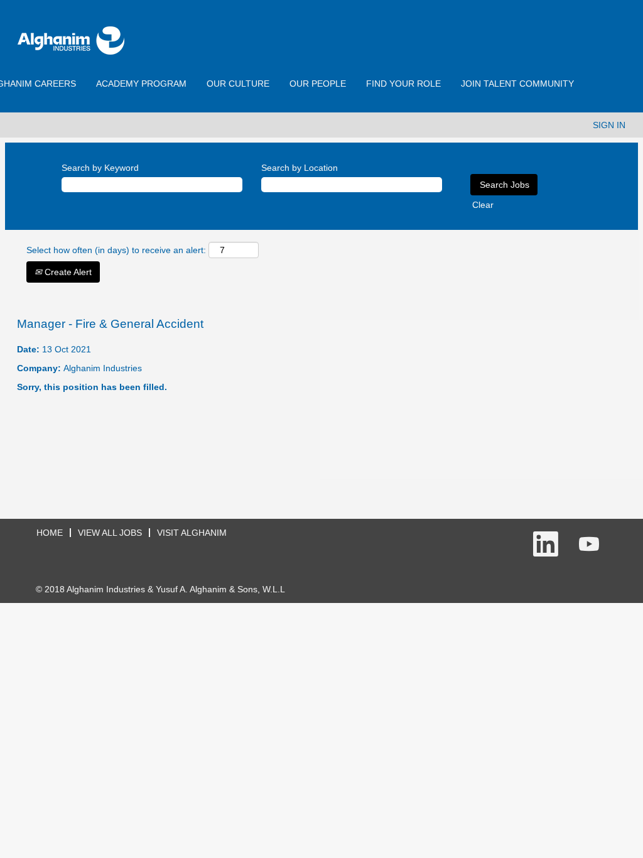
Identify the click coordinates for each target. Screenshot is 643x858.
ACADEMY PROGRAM (141, 84)
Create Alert (67, 272)
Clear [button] (483, 205)
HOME (49, 533)
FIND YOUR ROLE (403, 84)
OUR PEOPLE (317, 84)
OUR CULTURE (238, 84)
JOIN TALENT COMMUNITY (517, 84)
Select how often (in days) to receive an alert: (116, 250)
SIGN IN (609, 125)
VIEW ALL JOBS (110, 533)
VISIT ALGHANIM (192, 533)
